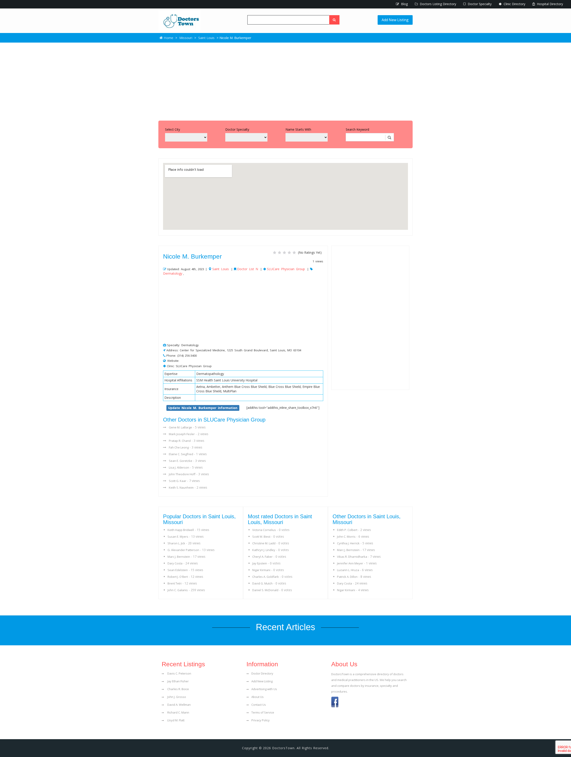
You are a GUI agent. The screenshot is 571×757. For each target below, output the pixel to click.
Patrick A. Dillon (347, 577)
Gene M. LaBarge (180, 427)
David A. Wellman (179, 705)
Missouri (185, 37)
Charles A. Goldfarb (265, 577)
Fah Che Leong (179, 447)
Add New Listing (395, 19)
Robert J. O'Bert (178, 577)
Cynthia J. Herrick (348, 543)
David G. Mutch (262, 583)
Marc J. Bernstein (179, 557)
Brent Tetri (175, 583)
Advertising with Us (264, 689)
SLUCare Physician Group (286, 269)
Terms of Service (262, 712)
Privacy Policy (260, 720)
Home (168, 37)
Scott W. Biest (261, 537)
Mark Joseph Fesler (182, 434)
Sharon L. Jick (176, 543)
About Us (257, 697)
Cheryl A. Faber (262, 557)
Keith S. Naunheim (181, 487)
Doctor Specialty (479, 4)
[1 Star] (274, 252)
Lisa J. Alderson (179, 467)
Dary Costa (175, 563)
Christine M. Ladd (263, 543)
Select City (172, 129)
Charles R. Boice (178, 689)
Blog (404, 4)
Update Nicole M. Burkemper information (202, 408)
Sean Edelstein (178, 570)
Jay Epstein (259, 563)
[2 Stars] (279, 252)
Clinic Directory (514, 4)
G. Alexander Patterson (183, 550)
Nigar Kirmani (261, 570)
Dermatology (172, 273)
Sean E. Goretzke (180, 461)
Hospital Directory (549, 4)
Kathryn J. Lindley (263, 550)
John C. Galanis (178, 590)
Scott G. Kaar (177, 481)
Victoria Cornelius (264, 530)
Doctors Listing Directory (437, 4)
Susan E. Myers (178, 537)
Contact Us (258, 705)
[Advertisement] (285, 80)
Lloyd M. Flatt (175, 720)
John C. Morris (346, 537)
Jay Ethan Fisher (178, 681)
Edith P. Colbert (347, 530)
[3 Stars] (284, 252)
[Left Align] (334, 20)
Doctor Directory (262, 673)
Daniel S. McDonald (265, 590)
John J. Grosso (176, 697)
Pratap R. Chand (180, 441)
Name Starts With (298, 129)
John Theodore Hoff (182, 474)
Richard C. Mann (178, 712)
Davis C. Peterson (179, 673)
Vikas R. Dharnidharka (352, 557)
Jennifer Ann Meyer (350, 563)
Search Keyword (357, 129)
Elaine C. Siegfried (181, 454)
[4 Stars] (289, 252)
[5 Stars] (294, 252)
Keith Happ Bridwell (181, 530)
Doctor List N (247, 269)
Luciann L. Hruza (348, 570)
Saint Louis (206, 37)
